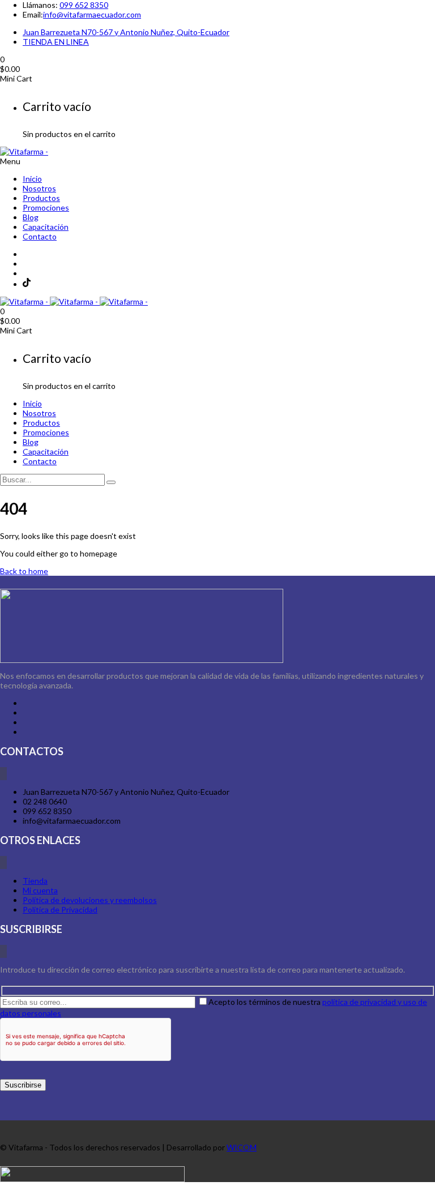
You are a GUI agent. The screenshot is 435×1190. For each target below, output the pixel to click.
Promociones (46, 207)
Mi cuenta (40, 890)
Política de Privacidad (60, 909)
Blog (31, 217)
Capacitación (46, 227)
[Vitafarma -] (24, 151)
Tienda (35, 880)
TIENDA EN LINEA (56, 41)
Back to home (24, 571)
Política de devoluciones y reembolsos (90, 900)
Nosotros (39, 188)
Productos (41, 198)
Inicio (32, 178)
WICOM (242, 1147)
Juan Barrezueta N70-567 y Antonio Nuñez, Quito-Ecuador (126, 32)
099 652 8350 (83, 5)
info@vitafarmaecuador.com (92, 14)
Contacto (40, 236)
